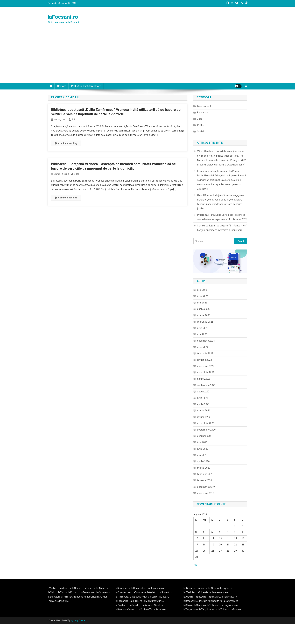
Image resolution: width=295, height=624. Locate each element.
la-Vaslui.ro (190, 592)
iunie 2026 (202, 296)
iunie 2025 (202, 328)
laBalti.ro (64, 601)
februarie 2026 (205, 321)
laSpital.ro (77, 588)
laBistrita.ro (230, 596)
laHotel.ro (90, 588)
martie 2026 (203, 315)
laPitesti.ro (135, 605)
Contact (61, 86)
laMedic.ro (65, 588)
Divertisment (204, 106)
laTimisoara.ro (123, 596)
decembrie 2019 (206, 487)
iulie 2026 (202, 290)
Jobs (199, 118)
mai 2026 (202, 302)
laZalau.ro (236, 609)
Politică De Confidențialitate (86, 86)
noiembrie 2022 (205, 366)
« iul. (195, 564)
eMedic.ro (53, 588)
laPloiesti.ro (166, 592)
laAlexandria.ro (220, 592)
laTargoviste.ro (230, 605)
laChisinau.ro (76, 596)
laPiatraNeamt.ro (93, 596)
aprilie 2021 (203, 404)
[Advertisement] (147, 57)
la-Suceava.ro (103, 592)
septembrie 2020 (206, 429)
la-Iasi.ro (202, 588)
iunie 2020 (202, 448)
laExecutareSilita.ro (58, 596)
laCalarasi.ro (151, 596)
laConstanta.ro (123, 592)
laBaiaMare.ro (215, 596)
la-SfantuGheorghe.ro (220, 588)
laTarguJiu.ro (191, 609)
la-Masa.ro (102, 588)
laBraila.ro (204, 601)
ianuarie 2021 (204, 417)
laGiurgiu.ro (137, 601)
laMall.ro (52, 592)
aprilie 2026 (203, 309)
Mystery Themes (79, 620)
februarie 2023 (205, 353)
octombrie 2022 (205, 372)
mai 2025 (202, 334)
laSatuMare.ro (230, 601)
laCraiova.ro (139, 592)
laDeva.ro (164, 596)
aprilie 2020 (203, 461)
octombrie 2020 (205, 423)
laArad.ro (188, 596)
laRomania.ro (123, 588)
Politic (200, 125)
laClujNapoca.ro (156, 588)
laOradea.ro (122, 605)
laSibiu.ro (188, 605)
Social (200, 131)
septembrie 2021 (206, 385)
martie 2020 (203, 467)
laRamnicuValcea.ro (126, 609)
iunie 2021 (202, 398)
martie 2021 (203, 410)
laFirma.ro (73, 592)
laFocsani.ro (63, 17)
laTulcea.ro (225, 609)
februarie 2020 (205, 474)
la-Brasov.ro (190, 588)
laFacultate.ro (88, 592)
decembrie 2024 (206, 340)
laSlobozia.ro (214, 605)
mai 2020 (202, 455)
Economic (202, 112)
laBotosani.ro (191, 601)
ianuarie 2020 (204, 480)
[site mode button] (238, 86)
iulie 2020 (202, 442)
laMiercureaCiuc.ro (154, 601)
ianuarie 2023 (204, 359)
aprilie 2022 (203, 378)
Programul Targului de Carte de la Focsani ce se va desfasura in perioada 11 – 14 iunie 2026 (222, 217)
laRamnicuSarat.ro (153, 605)
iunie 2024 (202, 347)
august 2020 (204, 436)
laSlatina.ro (200, 605)
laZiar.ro (62, 592)
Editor (75, 119)
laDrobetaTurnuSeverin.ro (152, 609)
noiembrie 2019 (205, 493)
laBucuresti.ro (138, 588)
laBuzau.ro (138, 596)
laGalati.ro (152, 592)
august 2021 (204, 391)
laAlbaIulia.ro (204, 592)
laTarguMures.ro (208, 609)
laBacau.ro (200, 596)
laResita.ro (216, 601)
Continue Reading (67, 143)
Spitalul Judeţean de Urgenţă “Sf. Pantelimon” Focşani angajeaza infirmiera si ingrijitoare (222, 227)
